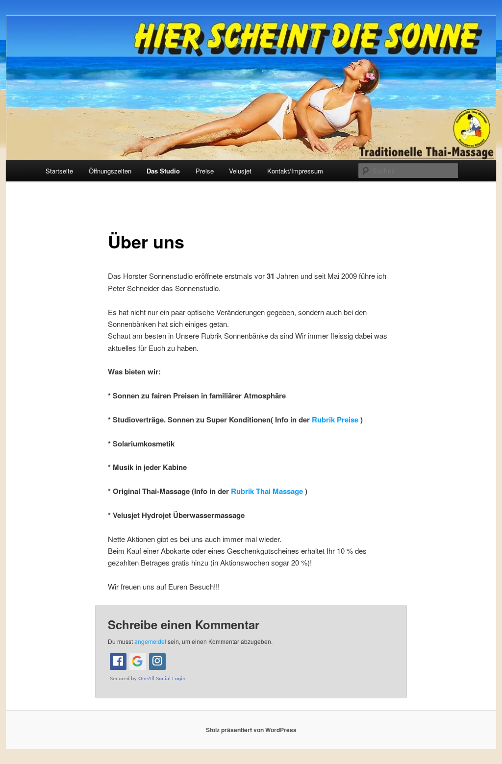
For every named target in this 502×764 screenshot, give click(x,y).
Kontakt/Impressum (295, 170)
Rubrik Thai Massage (268, 491)
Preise (205, 170)
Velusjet (240, 170)
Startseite (59, 170)
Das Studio (163, 170)
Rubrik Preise (336, 419)
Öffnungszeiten (110, 170)
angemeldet (150, 641)
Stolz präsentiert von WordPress (251, 729)
